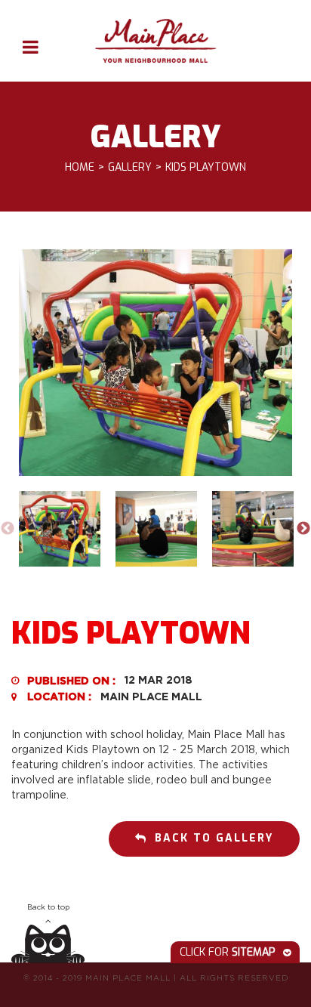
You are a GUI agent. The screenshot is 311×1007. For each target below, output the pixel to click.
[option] (155, 362)
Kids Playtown (205, 168)
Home (79, 168)
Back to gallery (214, 838)
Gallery (130, 168)
